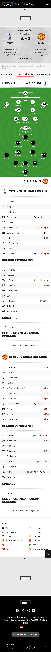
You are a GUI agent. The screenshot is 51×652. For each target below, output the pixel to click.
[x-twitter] (23, 611)
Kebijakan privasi (39, 617)
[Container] (10, 39)
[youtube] (34, 611)
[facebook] (17, 611)
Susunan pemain (25, 74)
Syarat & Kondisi (24, 617)
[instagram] (28, 611)
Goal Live (43, 620)
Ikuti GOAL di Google (27, 634)
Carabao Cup (25, 30)
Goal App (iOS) (32, 620)
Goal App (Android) (18, 620)
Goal (14, 644)
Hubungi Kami (11, 617)
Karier (6, 620)
